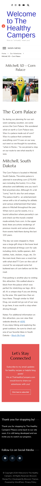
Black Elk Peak (18, 335)
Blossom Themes (31, 479)
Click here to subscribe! (20, 392)
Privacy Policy (30, 482)
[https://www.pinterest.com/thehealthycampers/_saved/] (19, 458)
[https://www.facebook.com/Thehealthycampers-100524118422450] (5, 458)
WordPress (19, 482)
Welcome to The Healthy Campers (21, 24)
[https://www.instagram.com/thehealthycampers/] (12, 458)
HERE (22, 321)
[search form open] (28, 5)
